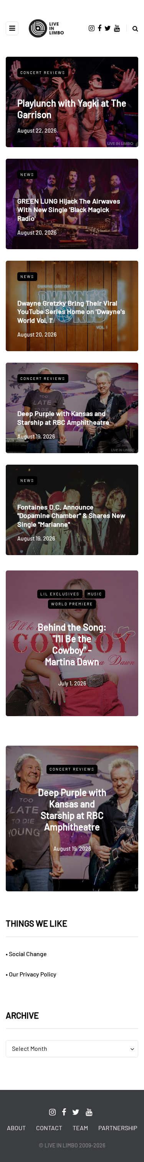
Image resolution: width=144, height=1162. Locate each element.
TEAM (80, 1127)
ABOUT (16, 1127)
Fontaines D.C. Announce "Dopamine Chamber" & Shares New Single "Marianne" (71, 515)
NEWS (27, 174)
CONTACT (49, 1127)
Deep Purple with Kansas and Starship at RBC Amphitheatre (63, 417)
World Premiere (72, 604)
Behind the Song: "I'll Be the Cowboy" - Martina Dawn (72, 644)
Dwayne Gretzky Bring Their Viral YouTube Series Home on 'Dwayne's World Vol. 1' (71, 311)
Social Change (28, 953)
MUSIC (95, 594)
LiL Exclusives (59, 594)
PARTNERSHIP (117, 1127)
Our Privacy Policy (32, 974)
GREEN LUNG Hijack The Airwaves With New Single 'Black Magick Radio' (68, 209)
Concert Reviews (42, 72)
